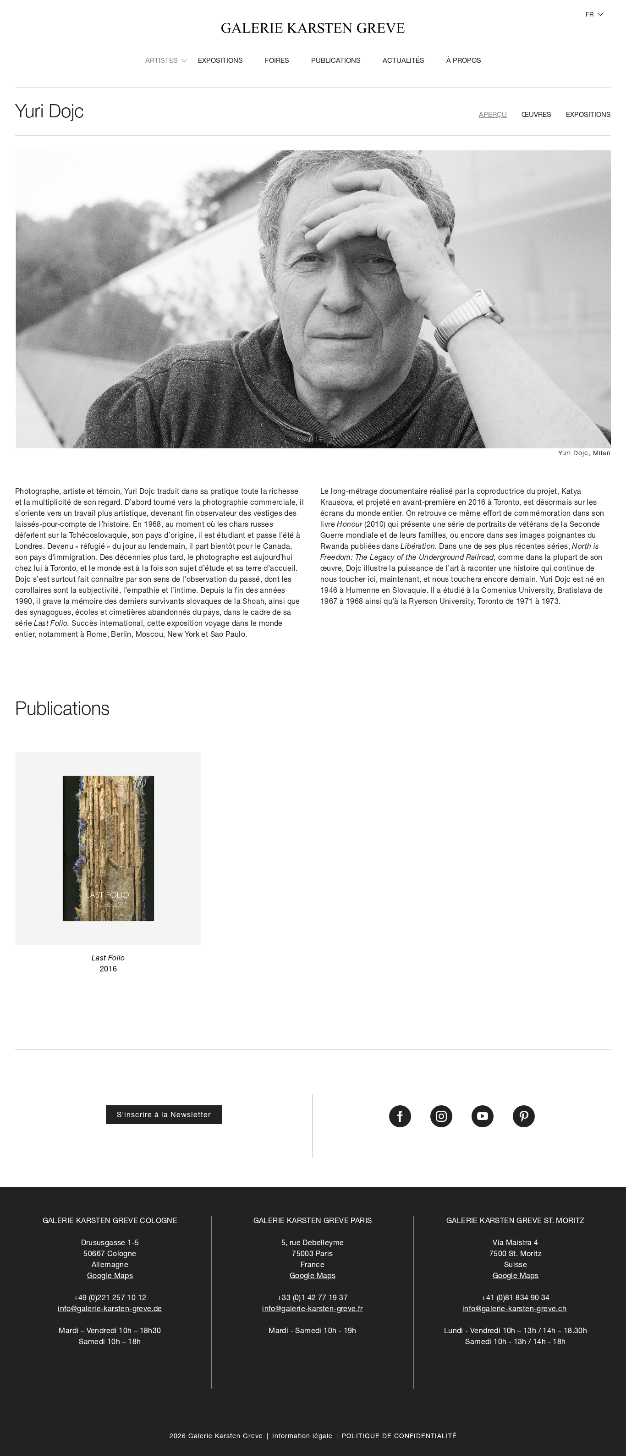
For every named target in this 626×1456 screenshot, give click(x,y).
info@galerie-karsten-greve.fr (312, 1309)
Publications (336, 61)
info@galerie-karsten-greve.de (110, 1309)
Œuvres (536, 115)
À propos (463, 61)
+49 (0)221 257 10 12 (110, 1298)
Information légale (302, 1437)
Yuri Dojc (49, 113)
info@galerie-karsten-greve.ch (514, 1309)
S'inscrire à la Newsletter (164, 1116)
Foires (277, 61)
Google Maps (110, 1276)
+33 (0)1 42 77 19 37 (312, 1298)
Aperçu (493, 115)
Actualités (403, 61)
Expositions (220, 61)
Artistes (161, 61)
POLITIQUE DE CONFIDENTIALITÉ (399, 1437)
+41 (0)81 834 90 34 (515, 1298)
